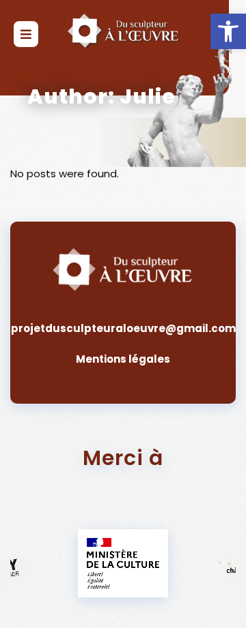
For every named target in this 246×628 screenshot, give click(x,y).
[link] (228, 31)
